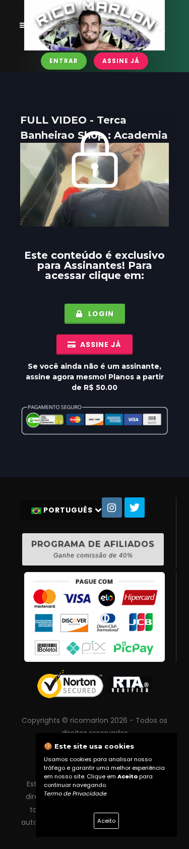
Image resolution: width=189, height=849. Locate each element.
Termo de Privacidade (75, 793)
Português (68, 510)
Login (100, 314)
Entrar (63, 60)
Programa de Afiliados (93, 549)
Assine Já (121, 60)
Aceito (106, 821)
